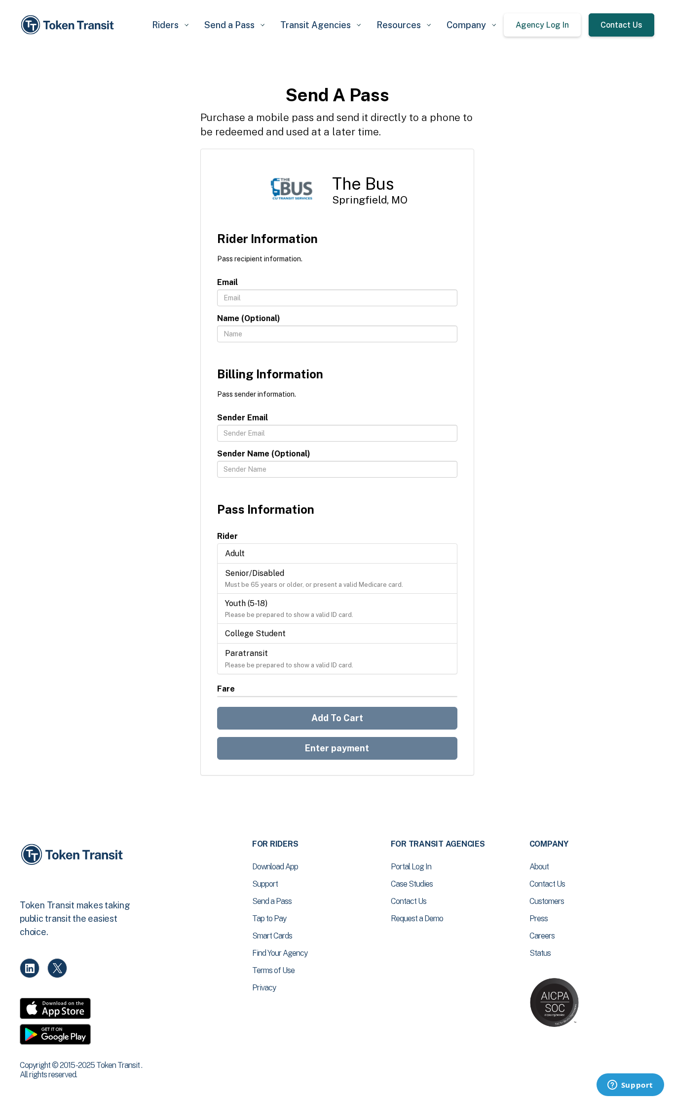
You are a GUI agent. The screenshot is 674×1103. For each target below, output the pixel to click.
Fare (226, 689)
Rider (227, 536)
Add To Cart (337, 718)
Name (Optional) (248, 318)
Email (227, 282)
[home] (69, 25)
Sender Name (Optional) (263, 453)
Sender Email (242, 417)
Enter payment (337, 748)
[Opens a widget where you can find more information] (630, 1085)
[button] (170, 25)
